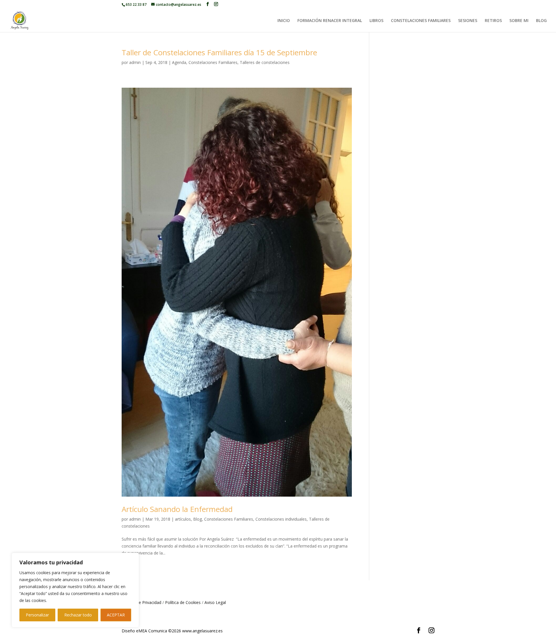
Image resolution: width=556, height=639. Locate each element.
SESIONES (467, 21)
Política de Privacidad (141, 602)
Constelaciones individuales (281, 519)
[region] (75, 590)
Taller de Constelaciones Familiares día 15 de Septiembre (219, 52)
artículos (183, 519)
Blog (197, 519)
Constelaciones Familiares (213, 62)
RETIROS (493, 21)
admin (135, 62)
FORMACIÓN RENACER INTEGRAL (329, 21)
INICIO (283, 21)
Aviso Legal (215, 602)
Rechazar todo (78, 615)
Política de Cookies (183, 602)
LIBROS (376, 21)
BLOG (541, 21)
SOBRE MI (518, 21)
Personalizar (37, 615)
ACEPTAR (116, 615)
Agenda (179, 62)
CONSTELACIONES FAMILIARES (421, 21)
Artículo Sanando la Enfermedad (177, 509)
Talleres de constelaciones (265, 62)
